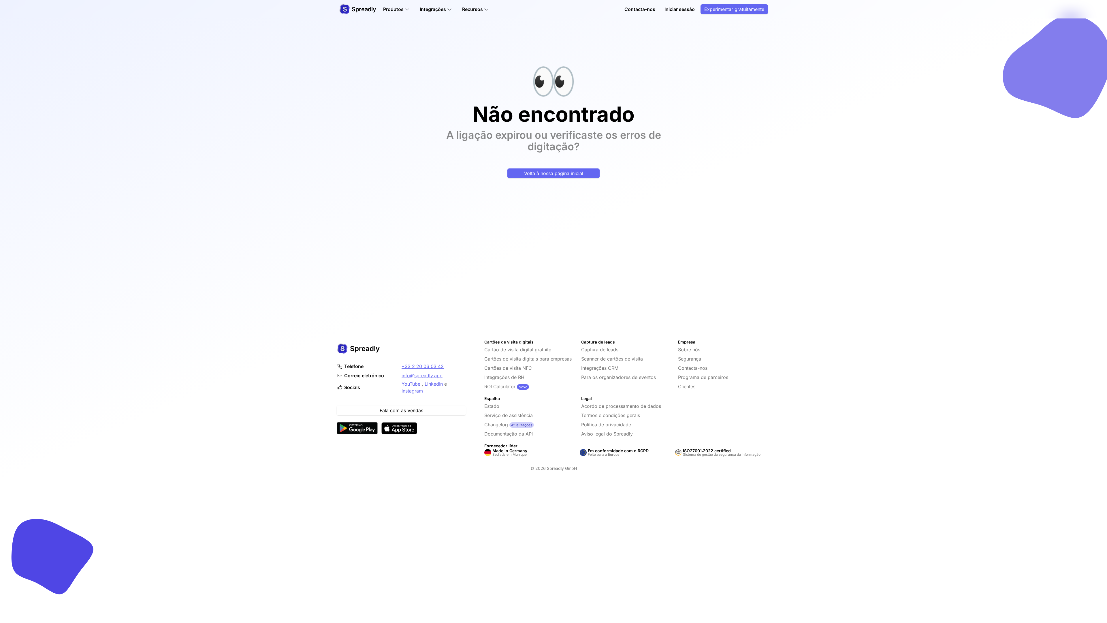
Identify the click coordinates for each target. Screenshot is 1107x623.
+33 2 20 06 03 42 (423, 366)
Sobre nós (689, 349)
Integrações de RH (504, 377)
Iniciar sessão (679, 9)
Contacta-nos (639, 9)
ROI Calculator (499, 386)
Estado (491, 406)
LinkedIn (434, 384)
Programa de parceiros (703, 377)
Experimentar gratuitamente (734, 9)
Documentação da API (508, 434)
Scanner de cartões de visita (612, 359)
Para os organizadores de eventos (618, 377)
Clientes (686, 386)
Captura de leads (599, 349)
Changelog (496, 424)
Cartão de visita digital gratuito (517, 349)
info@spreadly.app (422, 375)
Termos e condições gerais (610, 415)
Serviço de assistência (508, 415)
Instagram (412, 391)
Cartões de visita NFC (508, 368)
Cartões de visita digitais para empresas (528, 359)
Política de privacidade (606, 424)
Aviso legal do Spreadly (607, 434)
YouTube (411, 384)
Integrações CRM (599, 368)
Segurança (689, 359)
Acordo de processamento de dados (621, 406)
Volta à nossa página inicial (553, 173)
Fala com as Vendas (401, 410)
